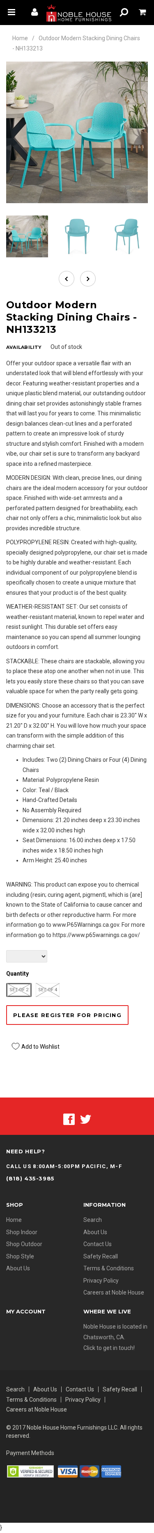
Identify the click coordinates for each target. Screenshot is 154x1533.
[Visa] (68, 1471)
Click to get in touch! (109, 1348)
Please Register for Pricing (67, 1015)
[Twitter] (85, 1119)
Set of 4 (47, 989)
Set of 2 (18, 989)
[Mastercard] (89, 1471)
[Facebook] (69, 1119)
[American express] (111, 1471)
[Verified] (30, 1471)
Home (20, 38)
